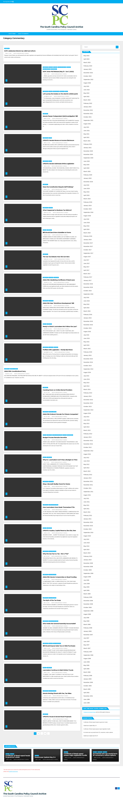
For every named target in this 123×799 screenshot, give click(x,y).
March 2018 (87, 232)
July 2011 (86, 498)
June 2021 (87, 130)
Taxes (66, 91)
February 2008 (88, 628)
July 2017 (86, 260)
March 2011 (87, 512)
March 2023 (87, 62)
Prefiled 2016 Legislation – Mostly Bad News (58, 350)
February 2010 (88, 556)
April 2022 (86, 96)
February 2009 (88, 597)
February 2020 (88, 175)
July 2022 (86, 86)
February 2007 (88, 651)
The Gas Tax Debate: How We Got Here (56, 257)
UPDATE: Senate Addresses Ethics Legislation (58, 164)
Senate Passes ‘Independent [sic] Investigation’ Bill (60, 116)
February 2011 (88, 515)
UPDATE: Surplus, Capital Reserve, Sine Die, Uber (59, 530)
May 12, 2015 (47, 602)
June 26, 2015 (47, 509)
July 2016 (86, 297)
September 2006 (88, 655)
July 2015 (86, 335)
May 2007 (86, 645)
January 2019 (87, 205)
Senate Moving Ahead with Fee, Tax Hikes (57, 693)
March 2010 (87, 553)
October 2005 (87, 685)
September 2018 (88, 212)
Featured (50, 91)
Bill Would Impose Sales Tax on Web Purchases (59, 646)
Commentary (7, 48)
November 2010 (88, 525)
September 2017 (88, 253)
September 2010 (88, 532)
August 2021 (87, 123)
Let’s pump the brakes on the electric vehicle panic (60, 94)
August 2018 (87, 215)
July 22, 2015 (47, 416)
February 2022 (88, 103)
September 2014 (88, 369)
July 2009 (86, 580)
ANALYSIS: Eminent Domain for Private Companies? (60, 414)
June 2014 (87, 379)
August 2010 (87, 536)
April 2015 (86, 345)
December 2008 (88, 600)
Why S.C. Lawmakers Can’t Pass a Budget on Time (60, 460)
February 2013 (88, 433)
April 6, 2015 (47, 672)
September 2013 (88, 410)
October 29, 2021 (48, 96)
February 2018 (88, 236)
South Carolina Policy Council (21, 53)
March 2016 (87, 311)
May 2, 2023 (38, 759)
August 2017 (87, 256)
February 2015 (88, 352)
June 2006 (87, 662)
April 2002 (86, 692)
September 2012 (88, 450)
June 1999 (87, 699)
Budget (44, 457)
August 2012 (87, 454)
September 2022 (88, 79)
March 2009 (87, 594)
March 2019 (87, 198)
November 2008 (88, 604)
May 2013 (86, 423)
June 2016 (87, 301)
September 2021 (88, 120)
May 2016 (86, 304)
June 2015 (87, 338)
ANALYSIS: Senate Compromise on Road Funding (60, 577)
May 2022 (86, 93)
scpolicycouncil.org (13, 771)
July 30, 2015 (47, 392)
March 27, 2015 (47, 695)
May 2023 (86, 55)
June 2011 (87, 502)
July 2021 (86, 127)
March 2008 (87, 624)
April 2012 (86, 467)
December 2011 (88, 481)
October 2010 (87, 529)
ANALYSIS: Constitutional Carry (15, 371)
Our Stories (12, 33)
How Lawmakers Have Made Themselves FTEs (59, 507)
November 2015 (88, 324)
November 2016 (88, 287)
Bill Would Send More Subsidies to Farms (57, 232)
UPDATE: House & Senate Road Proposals (57, 717)
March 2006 (87, 672)
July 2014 (86, 376)
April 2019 (86, 195)
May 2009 (86, 587)
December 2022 (88, 72)
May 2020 (86, 164)
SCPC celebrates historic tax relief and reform (19, 51)
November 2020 (88, 154)
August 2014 (87, 372)
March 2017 (87, 273)
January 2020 (87, 178)
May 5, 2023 (9, 759)
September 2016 (88, 294)
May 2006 (86, 665)
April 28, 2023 (68, 757)
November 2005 (88, 682)
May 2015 (86, 341)
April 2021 (86, 137)
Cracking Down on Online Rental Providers (57, 390)
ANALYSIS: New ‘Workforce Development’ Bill (58, 303)
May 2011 (86, 505)
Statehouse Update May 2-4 (90, 725)
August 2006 (87, 658)
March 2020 (87, 171)
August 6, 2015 (8, 373)
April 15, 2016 (47, 142)
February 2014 (88, 393)
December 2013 (88, 399)
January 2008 (87, 631)
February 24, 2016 (48, 259)
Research (50, 207)
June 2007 (87, 641)
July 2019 (86, 185)
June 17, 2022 (8, 53)
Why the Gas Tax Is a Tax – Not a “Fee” (56, 554)
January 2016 (87, 318)
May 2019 (86, 192)
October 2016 (87, 290)
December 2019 (88, 181)
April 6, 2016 (47, 189)
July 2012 (86, 457)
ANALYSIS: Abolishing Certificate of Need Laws (59, 280)
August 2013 (87, 413)
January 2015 (87, 355)
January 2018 (87, 239)
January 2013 (87, 437)
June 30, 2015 (47, 486)
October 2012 (87, 447)
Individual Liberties (13, 368)
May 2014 (86, 382)
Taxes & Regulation (52, 551)
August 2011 (87, 495)
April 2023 (86, 59)
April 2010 (86, 549)
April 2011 (86, 508)
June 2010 (87, 542)
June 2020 (87, 161)
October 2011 (87, 488)
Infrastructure (56, 91)
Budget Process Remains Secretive (55, 437)
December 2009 (88, 563)
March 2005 (87, 689)
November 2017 (88, 246)
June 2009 (87, 583)
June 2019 (87, 188)
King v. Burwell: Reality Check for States (56, 484)
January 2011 (87, 519)
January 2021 (87, 147)
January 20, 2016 (48, 305)
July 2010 (86, 539)
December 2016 (88, 284)
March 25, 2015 (47, 719)
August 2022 (87, 83)
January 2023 (87, 69)
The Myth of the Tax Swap (52, 600)
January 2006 (87, 679)
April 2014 (86, 386)
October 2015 (87, 328)
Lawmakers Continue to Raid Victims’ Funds (58, 670)
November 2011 (88, 485)
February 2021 (88, 144)
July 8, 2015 (46, 462)
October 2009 (87, 570)
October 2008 (87, 607)
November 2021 (88, 113)
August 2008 (87, 614)
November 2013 (88, 403)
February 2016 (88, 314)
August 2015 (87, 331)
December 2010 (88, 522)
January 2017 (87, 280)
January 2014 (87, 396)
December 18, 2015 (48, 352)
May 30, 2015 (47, 556)
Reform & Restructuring (53, 504)
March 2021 (87, 141)
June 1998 (87, 703)
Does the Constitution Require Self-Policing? (58, 187)
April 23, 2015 (47, 626)
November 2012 (88, 444)
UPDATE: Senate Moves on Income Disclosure (58, 140)
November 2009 (88, 566)
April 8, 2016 (47, 166)
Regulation (62, 91)
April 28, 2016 (47, 118)
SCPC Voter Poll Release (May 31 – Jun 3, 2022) (58, 71)
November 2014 (88, 362)
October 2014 (87, 365)
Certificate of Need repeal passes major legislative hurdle (97, 729)
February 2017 (88, 277)
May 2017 (86, 267)
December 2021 (88, 110)
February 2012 (88, 474)
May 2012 (86, 464)
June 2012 (87, 461)
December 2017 (88, 243)
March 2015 (87, 348)
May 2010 (86, 546)
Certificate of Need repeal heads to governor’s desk (96, 722)
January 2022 (87, 106)
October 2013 (87, 406)
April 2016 (86, 307)
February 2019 (88, 202)
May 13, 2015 (47, 579)
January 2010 (87, 559)
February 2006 (88, 675)
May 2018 (86, 226)
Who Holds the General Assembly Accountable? (59, 623)
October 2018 (87, 209)
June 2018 (87, 222)
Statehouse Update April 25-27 (91, 735)
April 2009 (86, 590)
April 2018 (86, 229)
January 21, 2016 (48, 282)
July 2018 (86, 219)
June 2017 (87, 263)
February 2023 (88, 66)
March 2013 (87, 430)
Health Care (51, 481)
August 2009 (87, 576)
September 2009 (88, 573)
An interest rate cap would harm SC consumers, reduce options (98, 732)
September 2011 (88, 491)
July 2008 (86, 617)
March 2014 (87, 389)
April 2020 (86, 168)
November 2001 (88, 696)
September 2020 (88, 158)
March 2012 (87, 471)
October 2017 (87, 250)
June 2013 (87, 420)
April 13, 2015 (47, 648)
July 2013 (86, 416)
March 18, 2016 (47, 212)
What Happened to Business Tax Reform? (57, 210)
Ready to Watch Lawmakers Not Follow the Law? (60, 326)
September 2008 (88, 611)
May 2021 (86, 134)
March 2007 (87, 648)
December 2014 (88, 358)
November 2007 (88, 634)
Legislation (56, 277)
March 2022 (87, 100)
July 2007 (86, 638)
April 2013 (86, 427)
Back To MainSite (23, 33)
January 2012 (87, 478)
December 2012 (88, 440)
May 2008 (86, 621)
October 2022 (87, 76)
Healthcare (51, 277)
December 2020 (88, 151)
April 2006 (86, 668)
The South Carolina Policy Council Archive (61, 27)
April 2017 (86, 270)
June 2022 (87, 89)
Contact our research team (90, 712)
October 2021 (87, 117)
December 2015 (88, 321)
